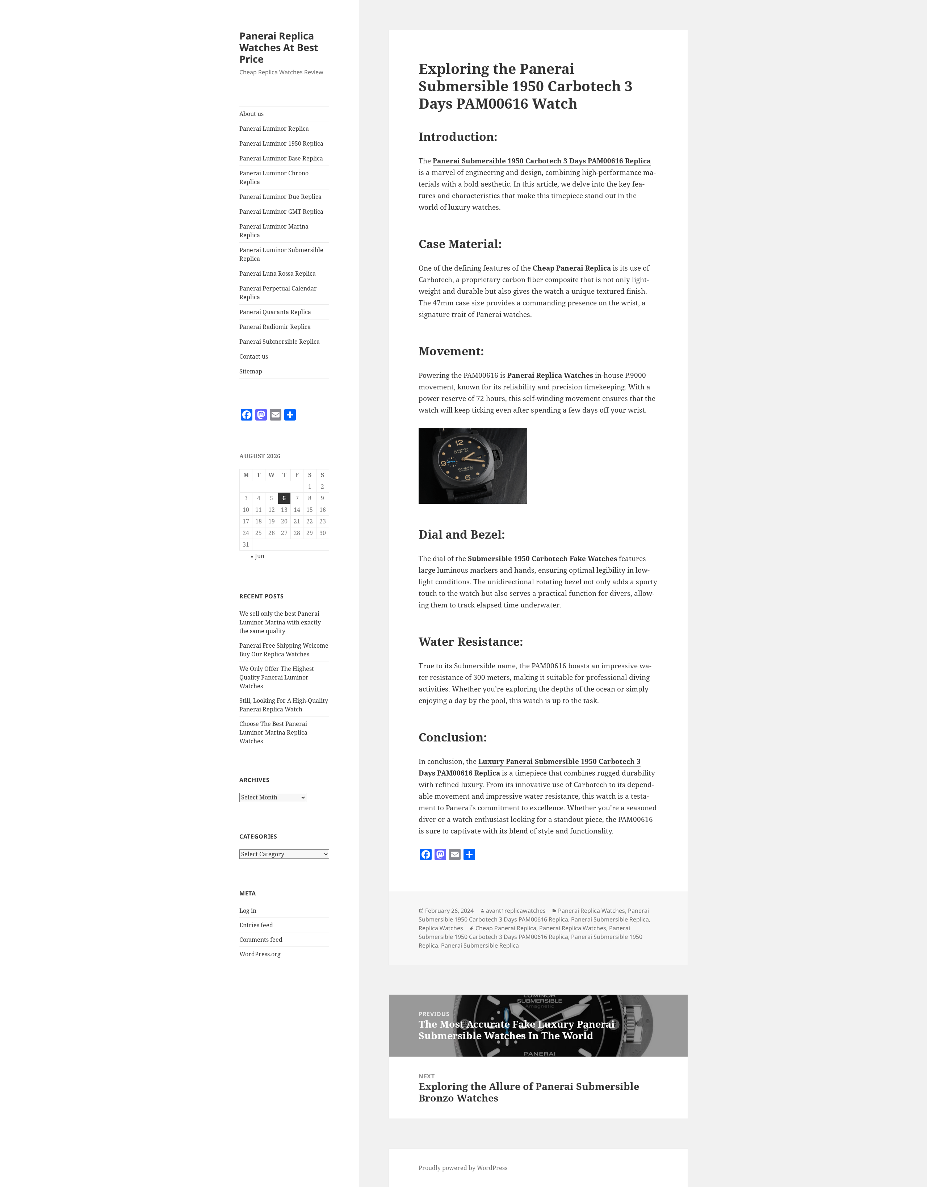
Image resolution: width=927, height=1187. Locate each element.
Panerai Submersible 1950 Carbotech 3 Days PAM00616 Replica (534, 915)
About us (251, 114)
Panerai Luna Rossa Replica (277, 273)
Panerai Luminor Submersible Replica (281, 254)
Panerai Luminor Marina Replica (274, 230)
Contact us (253, 356)
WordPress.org (260, 954)
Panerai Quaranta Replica (275, 312)
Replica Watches (441, 928)
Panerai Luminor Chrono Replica (274, 177)
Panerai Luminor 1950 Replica (281, 143)
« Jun (257, 556)
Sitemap (250, 371)
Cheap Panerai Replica (505, 928)
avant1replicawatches (516, 911)
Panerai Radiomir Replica (275, 327)
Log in (247, 911)
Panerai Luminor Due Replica (280, 197)
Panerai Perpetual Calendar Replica (278, 292)
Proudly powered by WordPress (463, 1168)
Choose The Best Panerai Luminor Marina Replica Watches (273, 732)
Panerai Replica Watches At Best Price (278, 47)
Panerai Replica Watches (591, 911)
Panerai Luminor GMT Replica (281, 212)
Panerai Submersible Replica (279, 342)
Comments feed (260, 940)
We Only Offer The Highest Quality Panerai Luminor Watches (276, 677)
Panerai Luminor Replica (274, 129)
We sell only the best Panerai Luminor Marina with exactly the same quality (280, 622)
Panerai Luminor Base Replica (281, 158)
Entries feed (256, 925)
